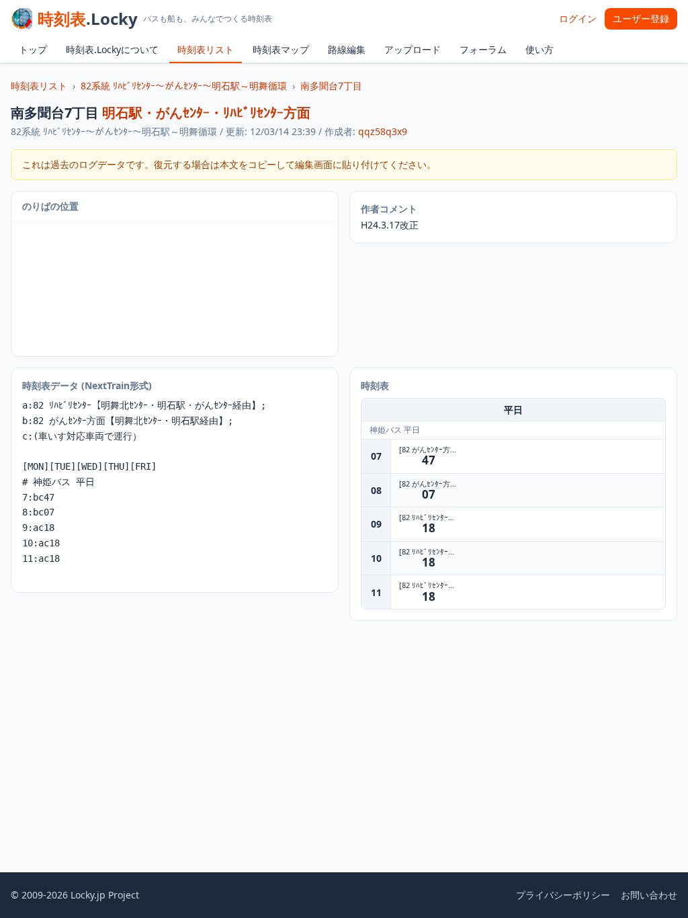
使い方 (539, 49)
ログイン (578, 18)
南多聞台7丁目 (331, 85)
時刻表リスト (205, 49)
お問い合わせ (649, 894)
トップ (33, 49)
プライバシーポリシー (563, 894)
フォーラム (483, 49)
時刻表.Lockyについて (112, 49)
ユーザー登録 (641, 18)
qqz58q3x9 (382, 131)
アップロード (412, 49)
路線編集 (347, 49)
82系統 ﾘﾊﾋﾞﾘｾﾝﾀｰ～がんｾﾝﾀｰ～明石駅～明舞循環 (184, 85)
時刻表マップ (281, 49)
